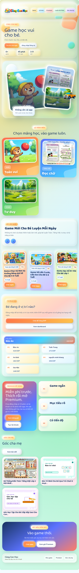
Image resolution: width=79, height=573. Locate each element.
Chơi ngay (9, 284)
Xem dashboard (39, 326)
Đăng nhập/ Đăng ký (28, 45)
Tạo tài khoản (13, 425)
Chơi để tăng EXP (39, 321)
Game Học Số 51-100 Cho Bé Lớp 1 (66, 272)
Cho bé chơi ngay (11, 45)
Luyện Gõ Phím (59, 10)
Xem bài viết (12, 452)
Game (34, 10)
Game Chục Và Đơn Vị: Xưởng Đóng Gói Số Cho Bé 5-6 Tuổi (14, 273)
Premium (49, 10)
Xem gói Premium (46, 544)
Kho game (49, 558)
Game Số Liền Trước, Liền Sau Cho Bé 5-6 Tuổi (40, 275)
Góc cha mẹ (70, 10)
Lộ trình (41, 10)
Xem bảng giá (13, 418)
